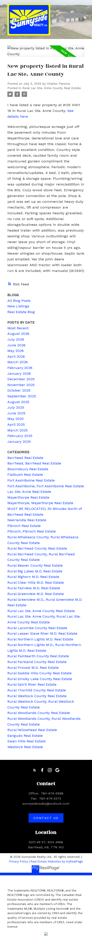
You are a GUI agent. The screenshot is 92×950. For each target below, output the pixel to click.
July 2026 (15, 339)
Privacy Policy (18, 861)
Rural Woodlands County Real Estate (38, 713)
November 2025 (21, 385)
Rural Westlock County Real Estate (37, 696)
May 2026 (15, 351)
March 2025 (17, 430)
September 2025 (21, 396)
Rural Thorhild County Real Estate (36, 690)
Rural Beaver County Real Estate (35, 565)
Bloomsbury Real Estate (27, 469)
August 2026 (18, 334)
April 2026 (16, 356)
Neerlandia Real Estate (26, 520)
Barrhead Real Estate (25, 458)
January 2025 (19, 441)
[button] (35, 770)
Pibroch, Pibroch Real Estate (31, 531)
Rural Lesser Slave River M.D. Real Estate (42, 633)
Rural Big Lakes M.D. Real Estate (34, 571)
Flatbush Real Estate (25, 474)
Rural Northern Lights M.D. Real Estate (40, 639)
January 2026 (19, 373)
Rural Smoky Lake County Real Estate (39, 679)
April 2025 (16, 424)
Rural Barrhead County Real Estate (37, 548)
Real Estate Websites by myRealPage (57, 861)
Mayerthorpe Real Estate (28, 497)
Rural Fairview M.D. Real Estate (33, 588)
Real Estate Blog (21, 312)
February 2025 (19, 436)
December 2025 (21, 379)
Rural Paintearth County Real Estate (38, 656)
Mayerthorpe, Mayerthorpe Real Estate (40, 503)
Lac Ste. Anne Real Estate (29, 492)
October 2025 (18, 390)
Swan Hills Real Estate (26, 741)
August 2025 (18, 402)
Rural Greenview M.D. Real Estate (35, 594)
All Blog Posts (19, 300)
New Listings (18, 306)
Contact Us (45, 818)
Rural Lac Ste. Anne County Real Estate (51, 88)
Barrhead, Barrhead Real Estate (34, 463)
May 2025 (15, 419)
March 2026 (17, 362)
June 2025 (16, 413)
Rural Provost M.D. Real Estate (33, 667)
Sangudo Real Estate (25, 735)
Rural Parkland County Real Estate (37, 662)
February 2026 (19, 368)
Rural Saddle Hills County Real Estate (39, 673)
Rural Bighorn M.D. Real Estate (33, 577)
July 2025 (15, 407)
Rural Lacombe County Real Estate (37, 628)
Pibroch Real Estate (24, 526)
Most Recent (18, 328)
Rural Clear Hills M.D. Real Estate (35, 582)
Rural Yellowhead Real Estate (32, 730)
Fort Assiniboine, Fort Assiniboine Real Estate (45, 486)
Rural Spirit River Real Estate (31, 684)
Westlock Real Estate (25, 747)
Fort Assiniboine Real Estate (31, 480)
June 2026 (16, 345)
